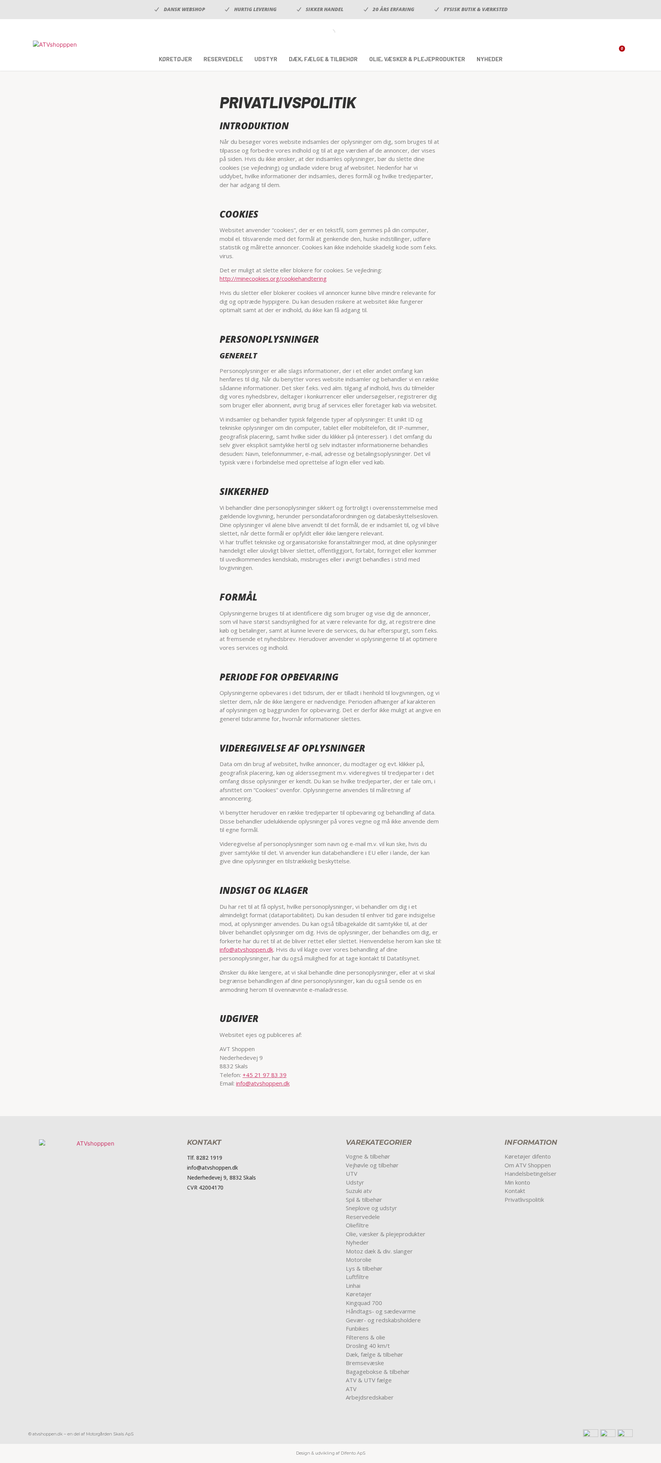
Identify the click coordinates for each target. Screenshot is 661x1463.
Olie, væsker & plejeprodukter (417, 58)
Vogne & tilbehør (368, 1156)
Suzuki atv (359, 1190)
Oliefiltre (357, 1225)
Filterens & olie (365, 1337)
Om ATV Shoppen (528, 1165)
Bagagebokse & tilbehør (378, 1371)
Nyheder (490, 58)
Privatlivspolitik (524, 1199)
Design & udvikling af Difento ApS (330, 1453)
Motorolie (358, 1259)
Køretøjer (175, 58)
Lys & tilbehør (364, 1268)
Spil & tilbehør (364, 1199)
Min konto (517, 1182)
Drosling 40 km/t (368, 1345)
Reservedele (223, 58)
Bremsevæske (365, 1363)
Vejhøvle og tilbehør (372, 1165)
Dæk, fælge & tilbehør (323, 58)
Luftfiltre (357, 1277)
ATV (351, 1389)
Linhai (353, 1285)
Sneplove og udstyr (371, 1208)
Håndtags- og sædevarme (381, 1311)
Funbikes (357, 1328)
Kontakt (515, 1190)
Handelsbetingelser (531, 1173)
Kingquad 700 (364, 1303)
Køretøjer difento (528, 1156)
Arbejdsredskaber (370, 1397)
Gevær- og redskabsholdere (383, 1320)
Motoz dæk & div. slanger (379, 1251)
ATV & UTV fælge (369, 1380)
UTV (351, 1173)
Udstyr (265, 58)
